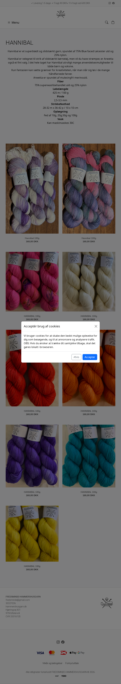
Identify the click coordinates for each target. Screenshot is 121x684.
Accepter (90, 357)
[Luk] (95, 326)
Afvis (76, 357)
